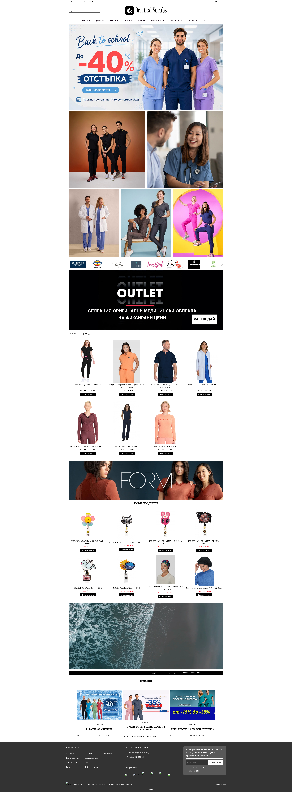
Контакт (69, 767)
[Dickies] (97, 264)
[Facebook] (222, 2)
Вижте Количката (72, 758)
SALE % (206, 21)
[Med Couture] (136, 264)
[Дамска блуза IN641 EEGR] (165, 422)
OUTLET (193, 21)
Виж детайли (88, 394)
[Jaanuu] (194, 264)
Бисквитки (108, 753)
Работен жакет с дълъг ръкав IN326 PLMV (88, 446)
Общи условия (71, 762)
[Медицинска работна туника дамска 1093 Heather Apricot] (127, 361)
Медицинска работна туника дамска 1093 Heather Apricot (126, 386)
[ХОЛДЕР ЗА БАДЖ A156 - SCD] (127, 571)
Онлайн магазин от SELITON (146, 790)
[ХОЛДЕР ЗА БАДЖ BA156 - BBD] (88, 571)
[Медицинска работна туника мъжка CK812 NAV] (165, 361)
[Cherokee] (78, 264)
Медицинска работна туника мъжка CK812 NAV (165, 386)
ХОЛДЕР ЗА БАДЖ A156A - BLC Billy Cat (127, 542)
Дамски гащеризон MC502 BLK (88, 385)
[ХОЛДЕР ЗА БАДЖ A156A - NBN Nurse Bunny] (165, 524)
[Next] (221, 264)
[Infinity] (116, 264)
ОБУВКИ (128, 21)
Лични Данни (90, 762)
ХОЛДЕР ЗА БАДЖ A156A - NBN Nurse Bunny (165, 542)
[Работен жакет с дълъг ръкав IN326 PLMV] (88, 422)
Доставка (88, 753)
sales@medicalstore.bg (141, 753)
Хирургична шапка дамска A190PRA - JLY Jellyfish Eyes (165, 588)
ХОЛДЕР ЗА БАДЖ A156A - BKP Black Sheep (204, 542)
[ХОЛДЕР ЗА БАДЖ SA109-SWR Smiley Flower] (88, 524)
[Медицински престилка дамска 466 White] (204, 361)
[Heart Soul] (155, 264)
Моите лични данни (218, 784)
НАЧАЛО (85, 21)
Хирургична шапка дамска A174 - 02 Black (204, 588)
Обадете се (70, 753)
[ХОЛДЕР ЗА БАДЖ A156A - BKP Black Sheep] (204, 524)
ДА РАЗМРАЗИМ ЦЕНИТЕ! (99, 729)
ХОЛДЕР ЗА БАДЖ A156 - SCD (126, 588)
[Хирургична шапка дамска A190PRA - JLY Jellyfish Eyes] (165, 569)
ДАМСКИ (100, 21)
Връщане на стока (91, 758)
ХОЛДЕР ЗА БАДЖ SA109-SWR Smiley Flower (87, 542)
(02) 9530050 (88, 2)
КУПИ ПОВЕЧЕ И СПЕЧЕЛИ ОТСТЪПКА (192, 729)
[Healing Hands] (213, 264)
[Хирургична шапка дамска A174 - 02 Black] (204, 571)
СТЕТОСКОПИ (158, 21)
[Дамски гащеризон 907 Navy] (127, 422)
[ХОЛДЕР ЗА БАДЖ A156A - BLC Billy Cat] (127, 525)
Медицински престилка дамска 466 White (204, 385)
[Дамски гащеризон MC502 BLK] (88, 361)
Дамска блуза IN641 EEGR (165, 446)
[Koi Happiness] (175, 264)
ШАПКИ (142, 21)
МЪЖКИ (114, 21)
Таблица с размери (92, 767)
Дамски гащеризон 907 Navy (127, 446)
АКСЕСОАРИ (177, 21)
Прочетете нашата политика (121, 784)
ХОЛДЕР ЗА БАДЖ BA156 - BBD (88, 588)
